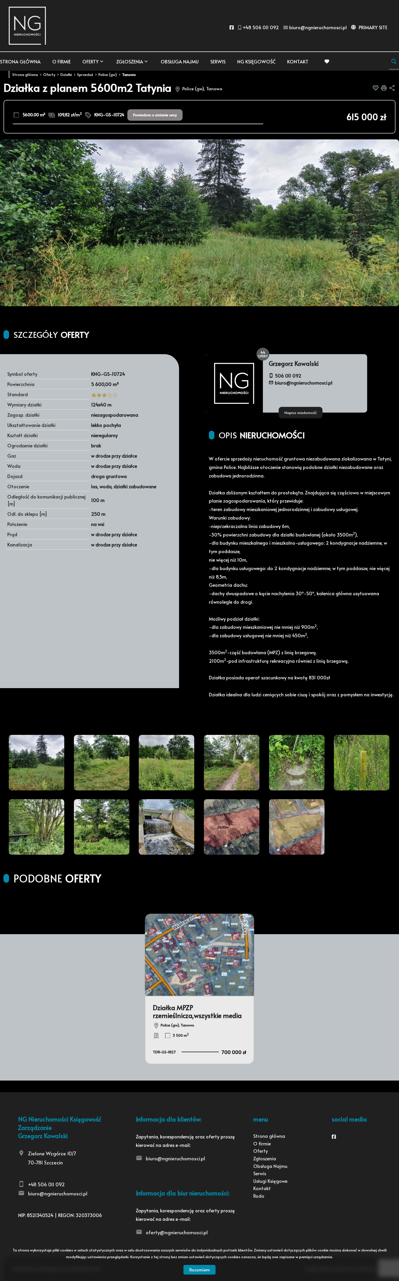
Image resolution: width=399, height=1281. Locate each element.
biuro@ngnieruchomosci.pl (303, 382)
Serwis (217, 61)
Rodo (258, 1195)
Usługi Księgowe (270, 1181)
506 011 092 (288, 375)
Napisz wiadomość (300, 412)
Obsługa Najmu (180, 61)
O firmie (61, 61)
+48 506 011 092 (46, 1184)
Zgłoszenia (264, 1158)
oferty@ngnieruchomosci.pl (177, 1232)
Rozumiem (199, 1269)
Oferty (90, 61)
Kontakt (297, 61)
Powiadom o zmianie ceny (155, 114)
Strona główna (20, 61)
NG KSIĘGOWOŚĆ (256, 61)
